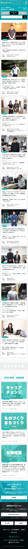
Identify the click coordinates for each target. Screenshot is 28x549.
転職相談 (14, 497)
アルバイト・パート (22, 13)
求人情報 (7, 523)
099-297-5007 (14, 542)
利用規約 (23, 529)
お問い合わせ (14, 532)
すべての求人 (5, 13)
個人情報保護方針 (15, 529)
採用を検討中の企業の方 (14, 514)
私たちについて (6, 529)
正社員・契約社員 (14, 13)
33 (19, 366)
